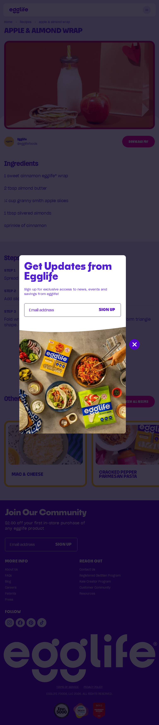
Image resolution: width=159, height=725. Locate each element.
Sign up (107, 310)
